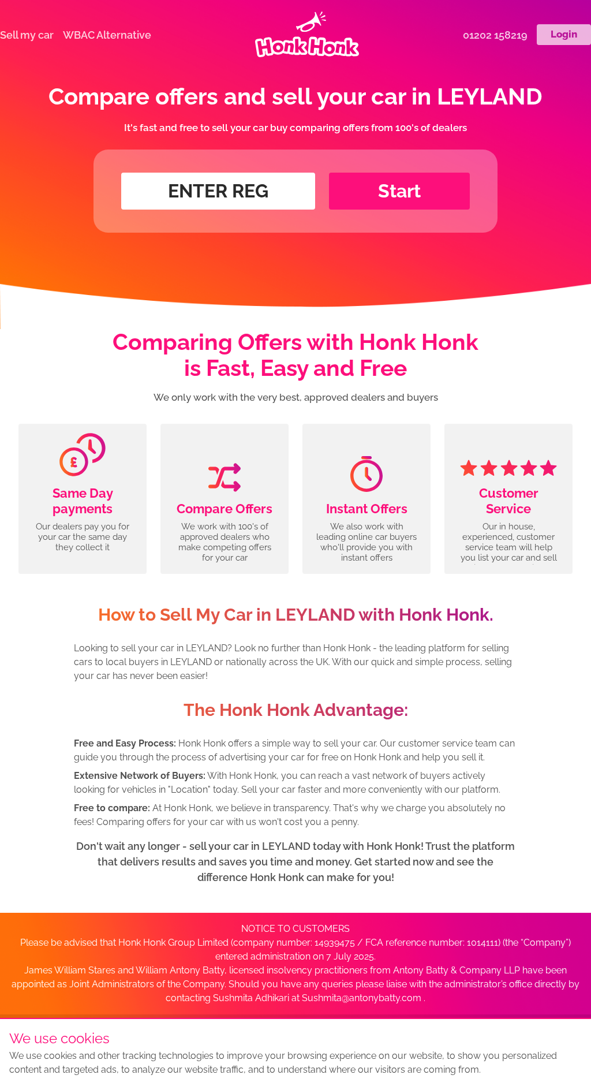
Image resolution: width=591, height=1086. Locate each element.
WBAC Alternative (107, 35)
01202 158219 (495, 35)
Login (564, 34)
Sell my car (27, 35)
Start (399, 190)
